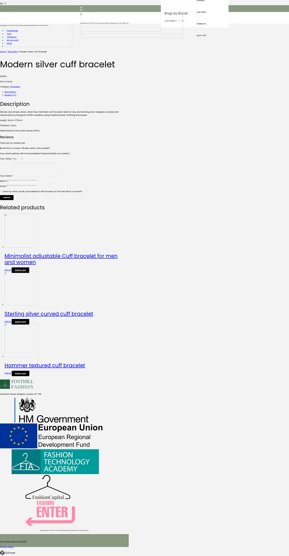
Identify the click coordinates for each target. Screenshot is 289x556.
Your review (6, 175)
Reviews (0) (10, 95)
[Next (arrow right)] (3, 554)
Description (10, 91)
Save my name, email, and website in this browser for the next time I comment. (42, 191)
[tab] (67, 92)
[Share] (3, 551)
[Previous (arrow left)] (1, 554)
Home (3, 51)
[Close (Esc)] (1, 551)
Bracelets (13, 51)
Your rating (6, 158)
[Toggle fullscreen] (6, 551)
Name (4, 181)
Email (3, 186)
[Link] (7, 554)
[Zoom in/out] (8, 551)
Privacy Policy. (7, 546)
